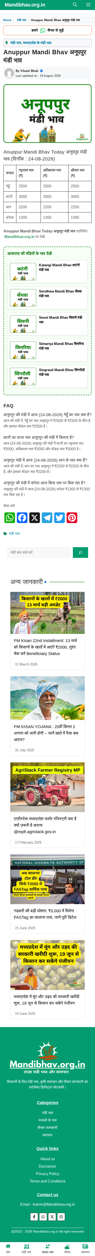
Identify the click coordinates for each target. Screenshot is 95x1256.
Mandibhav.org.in (25, 5)
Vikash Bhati (29, 71)
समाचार (85, 1252)
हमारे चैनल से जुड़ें (48, 30)
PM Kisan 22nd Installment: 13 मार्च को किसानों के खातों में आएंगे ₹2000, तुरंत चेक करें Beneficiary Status (45, 647)
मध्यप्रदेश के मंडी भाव (37, 43)
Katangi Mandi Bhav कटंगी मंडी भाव (59, 267)
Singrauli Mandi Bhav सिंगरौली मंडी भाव (62, 372)
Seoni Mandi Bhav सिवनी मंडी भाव (60, 319)
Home (7, 20)
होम (8, 1252)
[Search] (80, 552)
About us (47, 1159)
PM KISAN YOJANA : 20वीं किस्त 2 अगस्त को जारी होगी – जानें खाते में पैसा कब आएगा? (46, 733)
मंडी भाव (26, 1252)
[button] (75, 5)
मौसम (67, 1252)
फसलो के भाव (48, 1120)
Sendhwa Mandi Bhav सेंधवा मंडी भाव (60, 293)
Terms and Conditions (47, 1181)
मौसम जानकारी (47, 1128)
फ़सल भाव (47, 1252)
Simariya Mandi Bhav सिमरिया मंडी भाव (61, 346)
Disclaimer (47, 1166)
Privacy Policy (47, 1174)
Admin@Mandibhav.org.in (54, 1204)
